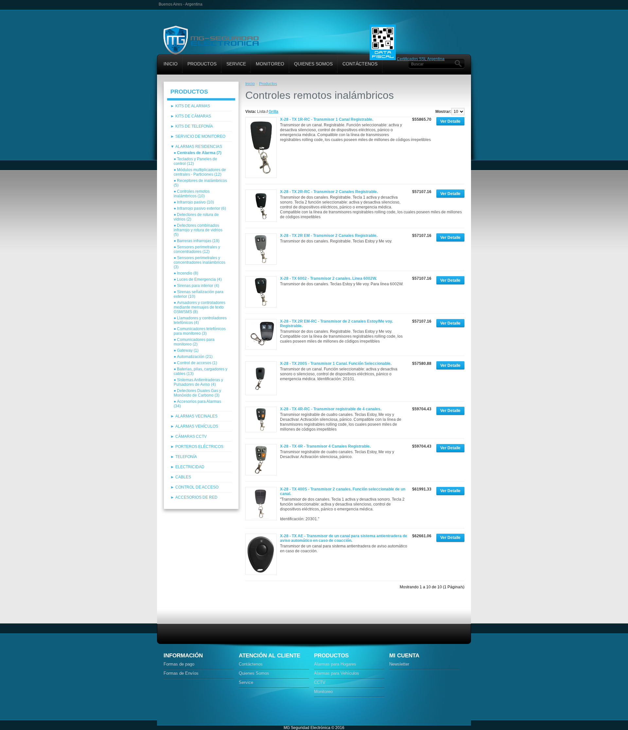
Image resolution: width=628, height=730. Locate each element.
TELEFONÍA (186, 456)
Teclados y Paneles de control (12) (195, 161)
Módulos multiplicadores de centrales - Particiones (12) (200, 172)
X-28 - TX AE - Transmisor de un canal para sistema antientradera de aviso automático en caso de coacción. (343, 538)
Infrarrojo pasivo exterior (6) (201, 208)
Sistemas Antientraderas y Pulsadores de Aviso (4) (198, 382)
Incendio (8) (187, 273)
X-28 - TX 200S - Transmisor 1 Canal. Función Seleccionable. (336, 363)
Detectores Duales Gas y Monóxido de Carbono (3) (197, 393)
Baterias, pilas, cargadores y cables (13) (200, 371)
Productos (202, 63)
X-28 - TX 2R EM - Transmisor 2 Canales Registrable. (328, 235)
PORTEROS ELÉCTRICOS (199, 446)
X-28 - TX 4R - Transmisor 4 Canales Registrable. (325, 446)
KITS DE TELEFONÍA (194, 126)
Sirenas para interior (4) (198, 285)
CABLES (183, 477)
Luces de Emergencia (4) (199, 279)
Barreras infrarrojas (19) (198, 241)
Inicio (171, 63)
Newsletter (399, 664)
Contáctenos (359, 63)
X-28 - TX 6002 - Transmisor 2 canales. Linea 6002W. (328, 278)
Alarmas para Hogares (335, 664)
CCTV (319, 682)
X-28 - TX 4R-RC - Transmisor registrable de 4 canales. (330, 409)
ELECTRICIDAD (189, 467)
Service (236, 63)
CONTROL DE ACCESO (196, 487)
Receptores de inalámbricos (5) (200, 182)
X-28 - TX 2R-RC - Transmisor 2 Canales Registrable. (329, 191)
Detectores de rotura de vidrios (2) (196, 217)
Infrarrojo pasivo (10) (195, 202)
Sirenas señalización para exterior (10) (198, 294)
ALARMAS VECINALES (196, 416)
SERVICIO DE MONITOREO (200, 136)
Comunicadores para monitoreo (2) (194, 342)
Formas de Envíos (181, 673)
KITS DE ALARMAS (192, 106)
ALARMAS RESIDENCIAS (198, 146)
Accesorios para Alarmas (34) (197, 403)
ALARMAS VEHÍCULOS (196, 426)
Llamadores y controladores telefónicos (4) (200, 320)
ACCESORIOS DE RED (196, 497)
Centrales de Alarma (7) (199, 153)
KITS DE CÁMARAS (193, 116)
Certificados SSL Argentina (421, 59)
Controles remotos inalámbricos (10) (192, 193)
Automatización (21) (195, 356)
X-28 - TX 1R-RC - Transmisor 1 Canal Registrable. (326, 119)
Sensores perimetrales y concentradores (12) (197, 249)
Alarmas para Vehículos (336, 673)
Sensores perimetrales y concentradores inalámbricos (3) (199, 262)
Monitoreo (270, 63)
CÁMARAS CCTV (191, 436)
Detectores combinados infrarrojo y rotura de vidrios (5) (198, 230)
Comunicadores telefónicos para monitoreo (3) (200, 331)
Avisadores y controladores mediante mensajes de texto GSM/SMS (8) (199, 307)
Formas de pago (179, 664)
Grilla (273, 111)
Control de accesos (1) (197, 363)
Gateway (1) (188, 350)
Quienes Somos (313, 63)
